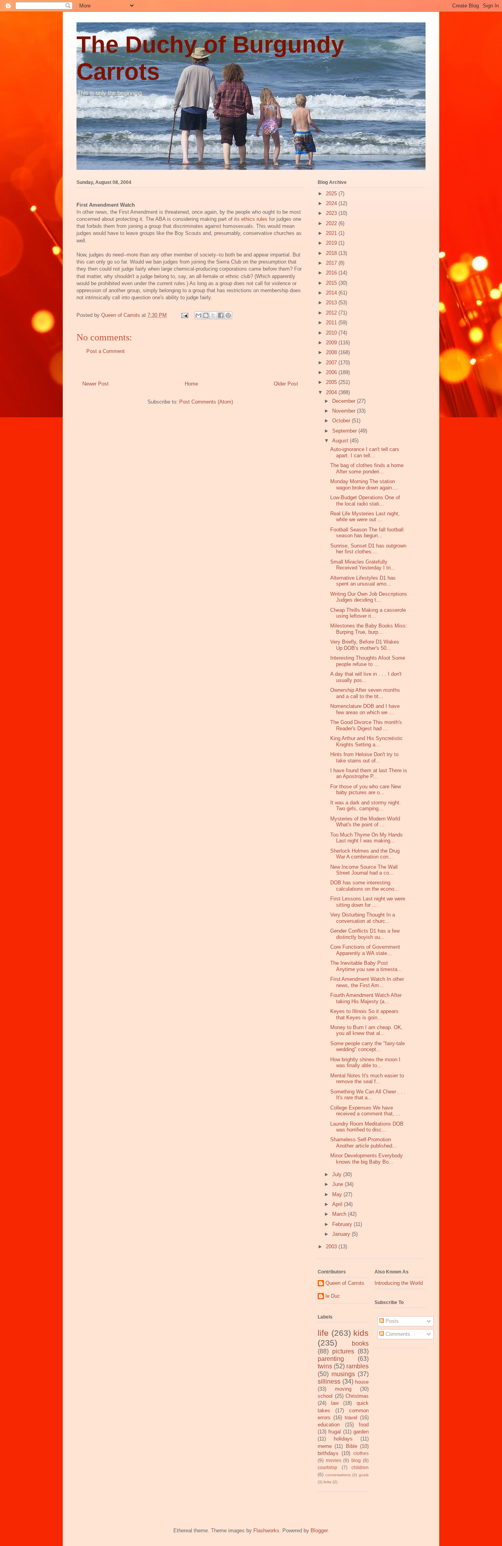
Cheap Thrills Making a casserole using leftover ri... (368, 613)
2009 (332, 343)
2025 (332, 193)
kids (361, 1332)
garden (361, 1432)
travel (351, 1418)
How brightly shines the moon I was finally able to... (365, 1063)
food (364, 1425)
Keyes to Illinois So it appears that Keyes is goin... (364, 1014)
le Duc (333, 1296)
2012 (332, 313)
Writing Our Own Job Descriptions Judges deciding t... (368, 597)
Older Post (286, 384)
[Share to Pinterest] (228, 315)
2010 (332, 333)
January (342, 1234)
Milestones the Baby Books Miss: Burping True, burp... (368, 629)
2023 (332, 213)
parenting (331, 1358)
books (360, 1343)
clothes (361, 1453)
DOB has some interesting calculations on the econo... (364, 886)
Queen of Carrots (345, 1283)
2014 (332, 293)
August (341, 441)
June (338, 1184)
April (338, 1204)
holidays (343, 1439)
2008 (332, 352)
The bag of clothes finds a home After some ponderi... (367, 468)
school (325, 1396)
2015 (332, 283)
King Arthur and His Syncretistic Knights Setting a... (366, 741)
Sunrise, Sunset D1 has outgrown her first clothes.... (368, 549)
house (362, 1382)
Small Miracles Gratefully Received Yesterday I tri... (362, 565)
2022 (332, 223)
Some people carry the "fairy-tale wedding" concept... (367, 1046)
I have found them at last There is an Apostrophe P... (368, 774)
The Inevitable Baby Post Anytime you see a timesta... (366, 966)
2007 (332, 363)
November (344, 411)
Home (191, 384)
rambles (357, 1366)
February (343, 1224)
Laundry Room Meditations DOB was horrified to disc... (367, 1127)
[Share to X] (213, 315)
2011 (332, 323)
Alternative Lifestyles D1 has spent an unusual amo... (363, 581)
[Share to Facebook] (221, 315)
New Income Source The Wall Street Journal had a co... (364, 870)
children (360, 1467)
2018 (332, 253)
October (342, 421)
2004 (332, 392)
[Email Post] (184, 315)
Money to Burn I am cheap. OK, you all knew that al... (366, 1030)
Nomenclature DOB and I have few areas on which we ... (365, 709)
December (344, 401)
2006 (332, 372)
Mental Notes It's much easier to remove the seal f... (367, 1079)
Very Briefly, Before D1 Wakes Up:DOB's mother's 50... (364, 645)
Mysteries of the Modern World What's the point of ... (365, 822)
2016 (332, 273)
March (340, 1214)
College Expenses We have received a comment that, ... (365, 1111)
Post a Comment (105, 351)
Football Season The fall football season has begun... (367, 533)
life (323, 1332)
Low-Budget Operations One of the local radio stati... (365, 501)
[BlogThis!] (206, 315)
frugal (334, 1432)
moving (343, 1389)
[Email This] (198, 315)
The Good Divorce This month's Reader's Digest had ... (366, 725)
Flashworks (266, 1530)
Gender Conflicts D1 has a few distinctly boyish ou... (365, 934)
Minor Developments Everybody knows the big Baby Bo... (366, 1159)
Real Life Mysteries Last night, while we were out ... (365, 517)
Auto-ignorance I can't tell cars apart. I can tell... (364, 452)
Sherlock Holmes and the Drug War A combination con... (365, 854)
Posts (391, 1321)
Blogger (319, 1530)
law (334, 1403)
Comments (397, 1334)
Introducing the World (399, 1283)
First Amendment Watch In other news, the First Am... (367, 982)
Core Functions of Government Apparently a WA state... (365, 950)
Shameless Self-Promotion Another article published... (363, 1143)
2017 (332, 263)
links (327, 1482)
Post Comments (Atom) (206, 402)
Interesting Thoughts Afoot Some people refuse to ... (367, 661)
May (338, 1194)
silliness (329, 1381)
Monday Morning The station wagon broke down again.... (364, 484)
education (329, 1425)
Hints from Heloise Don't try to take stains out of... (364, 757)
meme (325, 1446)
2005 (332, 382)
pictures (343, 1351)
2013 (332, 303)
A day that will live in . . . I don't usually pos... (366, 677)
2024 (332, 203)
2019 (332, 243)
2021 (332, 233)
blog (356, 1460)
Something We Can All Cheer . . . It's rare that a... (368, 1095)
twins (325, 1366)
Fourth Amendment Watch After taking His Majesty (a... (366, 998)
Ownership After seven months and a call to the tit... (365, 693)
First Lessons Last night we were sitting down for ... (367, 902)
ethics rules (254, 219)
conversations (338, 1475)
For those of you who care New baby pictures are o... (365, 790)
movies (333, 1460)
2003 (332, 1247)
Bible (351, 1446)
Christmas (357, 1396)
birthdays (328, 1453)
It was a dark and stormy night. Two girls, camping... (365, 806)
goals (364, 1475)
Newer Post (95, 384)
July (337, 1174)
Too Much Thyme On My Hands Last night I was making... (366, 838)
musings (343, 1374)
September (345, 431)
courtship (327, 1467)
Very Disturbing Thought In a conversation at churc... (362, 918)
